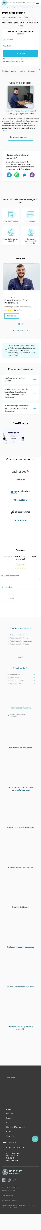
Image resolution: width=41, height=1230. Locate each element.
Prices (21, 1088)
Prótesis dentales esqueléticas (21, 641)
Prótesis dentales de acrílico (20, 635)
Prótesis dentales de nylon (19, 638)
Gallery (33, 1094)
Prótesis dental (18, 8)
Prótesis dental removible (32, 8)
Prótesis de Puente (15, 684)
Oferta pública (7, 1195)
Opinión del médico (9, 71)
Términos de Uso (8, 1191)
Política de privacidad (10, 1187)
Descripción (32, 71)
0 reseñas (18, 310)
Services (10, 8)
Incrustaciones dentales (17, 681)
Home (4, 8)
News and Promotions (17, 1094)
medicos (22, 71)
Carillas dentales (14, 675)
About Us (12, 1083)
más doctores (19, 331)
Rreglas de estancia (9, 1200)
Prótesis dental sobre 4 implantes (18, 716)
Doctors (11, 1088)
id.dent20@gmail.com (15, 1147)
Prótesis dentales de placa (19, 644)
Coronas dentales (14, 678)
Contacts (12, 1099)
